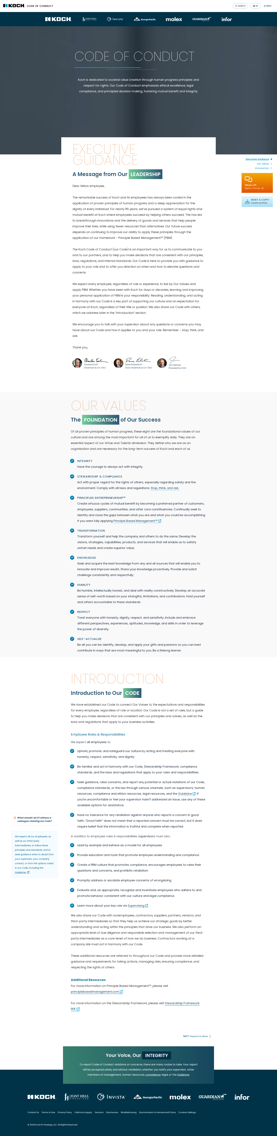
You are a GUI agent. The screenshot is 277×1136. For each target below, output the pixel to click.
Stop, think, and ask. (165, 488)
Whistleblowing (129, 1112)
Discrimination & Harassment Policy (157, 1112)
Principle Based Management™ (135, 521)
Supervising (136, 906)
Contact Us (33, 1112)
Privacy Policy (65, 1112)
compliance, (153, 1075)
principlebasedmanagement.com (95, 992)
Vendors (99, 1112)
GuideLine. (20, 872)
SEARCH (241, 5)
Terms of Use (48, 1112)
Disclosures (112, 1112)
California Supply (83, 1112)
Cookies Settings (187, 1112)
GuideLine (185, 794)
